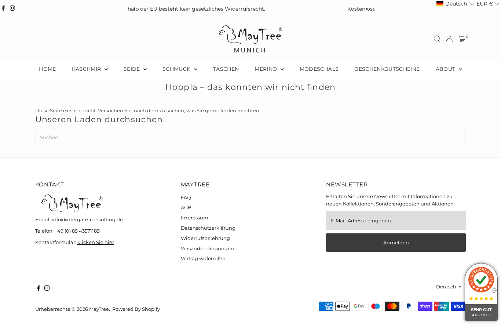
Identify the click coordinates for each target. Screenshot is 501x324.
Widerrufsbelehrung (205, 238)
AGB (186, 207)
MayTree (99, 309)
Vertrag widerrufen (203, 258)
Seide (133, 69)
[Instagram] (12, 9)
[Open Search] (437, 39)
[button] (455, 4)
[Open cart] (462, 39)
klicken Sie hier (95, 242)
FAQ (186, 197)
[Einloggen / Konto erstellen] (449, 39)
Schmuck (177, 69)
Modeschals (319, 69)
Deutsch (446, 287)
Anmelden (396, 242)
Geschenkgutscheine (387, 69)
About (446, 69)
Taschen (226, 69)
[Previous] (135, 9)
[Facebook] (3, 9)
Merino (266, 69)
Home (47, 69)
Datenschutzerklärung (208, 228)
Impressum (194, 218)
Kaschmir (87, 69)
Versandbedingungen (207, 248)
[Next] (366, 9)
